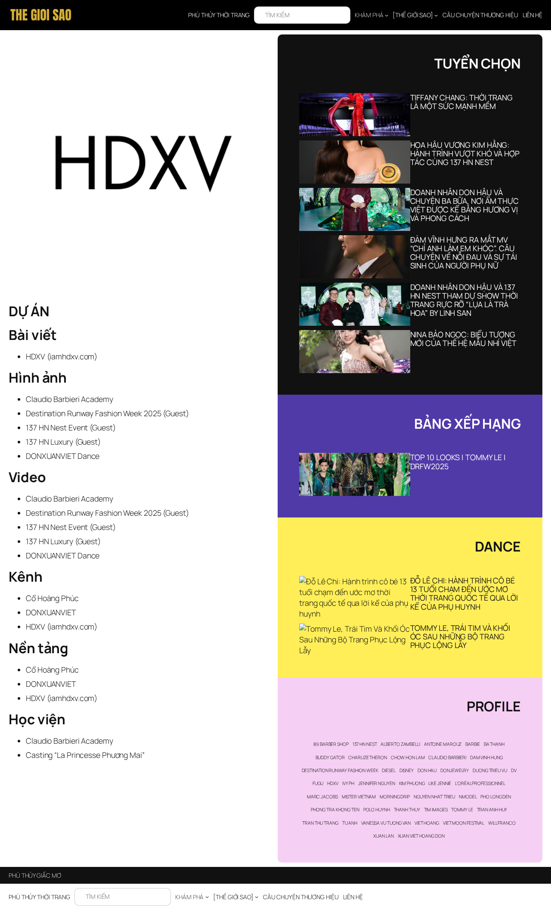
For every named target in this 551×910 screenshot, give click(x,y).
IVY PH (348, 783)
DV (514, 770)
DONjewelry (454, 770)
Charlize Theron (367, 757)
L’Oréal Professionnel (480, 783)
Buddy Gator (330, 757)
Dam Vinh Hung (486, 757)
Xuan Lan (383, 836)
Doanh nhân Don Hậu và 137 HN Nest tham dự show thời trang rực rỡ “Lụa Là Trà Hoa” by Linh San (464, 300)
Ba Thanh (494, 744)
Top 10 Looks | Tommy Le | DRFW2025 (458, 461)
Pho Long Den (495, 797)
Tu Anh (349, 823)
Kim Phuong (412, 783)
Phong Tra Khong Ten (335, 810)
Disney (406, 770)
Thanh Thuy (407, 810)
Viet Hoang (427, 823)
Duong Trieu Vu (490, 770)
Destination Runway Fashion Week (340, 770)
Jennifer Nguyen (376, 783)
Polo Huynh (376, 810)
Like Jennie (439, 783)
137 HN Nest (365, 744)
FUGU (318, 783)
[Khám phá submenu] (386, 15)
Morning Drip (395, 797)
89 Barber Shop (331, 744)
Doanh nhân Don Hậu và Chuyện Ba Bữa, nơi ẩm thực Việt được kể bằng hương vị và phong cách (464, 205)
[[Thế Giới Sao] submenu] (436, 15)
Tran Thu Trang (320, 823)
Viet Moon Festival (463, 823)
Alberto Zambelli (400, 744)
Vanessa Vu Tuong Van (386, 823)
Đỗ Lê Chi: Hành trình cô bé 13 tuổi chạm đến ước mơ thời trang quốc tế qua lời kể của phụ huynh (464, 593)
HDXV (332, 783)
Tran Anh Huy (492, 810)
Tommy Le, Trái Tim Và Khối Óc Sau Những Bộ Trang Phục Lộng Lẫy (460, 636)
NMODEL (468, 797)
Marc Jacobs (322, 797)
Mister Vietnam (359, 797)
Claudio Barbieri (447, 757)
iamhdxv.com (72, 356)
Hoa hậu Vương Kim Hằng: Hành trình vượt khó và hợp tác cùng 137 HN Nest (465, 153)
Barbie (472, 744)
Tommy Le (462, 810)
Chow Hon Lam (408, 757)
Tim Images (436, 810)
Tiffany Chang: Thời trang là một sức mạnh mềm (461, 101)
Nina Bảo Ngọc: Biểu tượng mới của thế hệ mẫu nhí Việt (463, 338)
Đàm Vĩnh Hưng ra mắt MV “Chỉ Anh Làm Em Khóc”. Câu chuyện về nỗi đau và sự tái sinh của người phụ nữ (463, 252)
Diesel (388, 770)
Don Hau (427, 770)
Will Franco (502, 823)
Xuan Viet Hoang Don (421, 836)
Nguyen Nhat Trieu (434, 797)
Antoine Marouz (443, 744)
